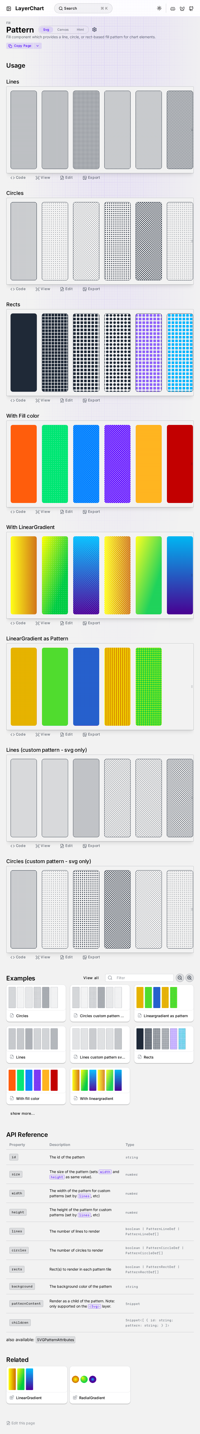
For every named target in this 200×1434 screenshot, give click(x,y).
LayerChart (29, 8)
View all (91, 978)
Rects (13, 304)
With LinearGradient (30, 527)
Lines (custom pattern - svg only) (46, 750)
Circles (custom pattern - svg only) (48, 861)
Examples (20, 978)
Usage (15, 65)
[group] (139, 978)
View (45, 177)
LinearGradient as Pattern (37, 638)
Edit (69, 177)
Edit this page (23, 1423)
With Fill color (22, 416)
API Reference (27, 1134)
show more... (22, 1113)
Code (21, 177)
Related (17, 1359)
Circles (15, 193)
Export (94, 177)
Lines (12, 82)
